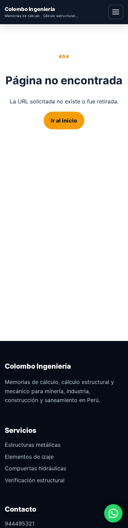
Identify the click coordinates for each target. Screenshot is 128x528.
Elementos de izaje (29, 456)
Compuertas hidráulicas (35, 468)
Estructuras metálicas (32, 444)
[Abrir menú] (115, 12)
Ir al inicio (64, 120)
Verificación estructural (35, 480)
